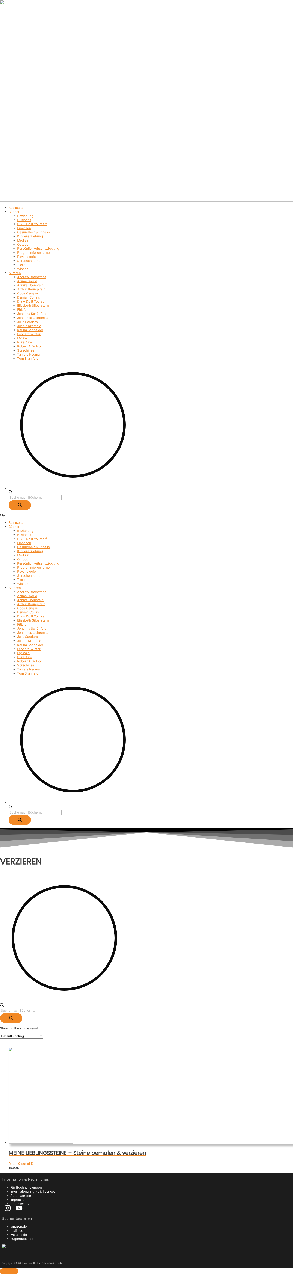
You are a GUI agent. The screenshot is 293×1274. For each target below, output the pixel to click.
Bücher (14, 212)
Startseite (16, 208)
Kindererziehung (30, 236)
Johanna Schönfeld (31, 314)
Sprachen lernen (29, 261)
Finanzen (24, 228)
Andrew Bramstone (31, 277)
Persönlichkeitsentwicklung (38, 248)
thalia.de (16, 1231)
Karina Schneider (30, 330)
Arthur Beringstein (31, 289)
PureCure (24, 342)
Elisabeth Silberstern (33, 305)
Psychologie (26, 257)
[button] (146, 515)
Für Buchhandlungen (26, 1187)
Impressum (18, 1200)
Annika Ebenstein (30, 285)
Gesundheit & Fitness (33, 232)
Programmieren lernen (34, 253)
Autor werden (20, 1196)
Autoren (15, 273)
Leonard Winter (29, 334)
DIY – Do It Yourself (32, 224)
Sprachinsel (26, 350)
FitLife (22, 310)
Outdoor (23, 244)
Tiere (21, 265)
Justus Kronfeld (29, 326)
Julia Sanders (27, 322)
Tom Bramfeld (27, 358)
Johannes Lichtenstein (34, 318)
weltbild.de (18, 1235)
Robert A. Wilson (30, 346)
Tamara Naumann (30, 354)
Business (24, 220)
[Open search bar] (10, 493)
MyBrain (23, 338)
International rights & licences (33, 1191)
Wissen (22, 269)
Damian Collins (28, 297)
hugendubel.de (21, 1239)
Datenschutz (19, 1204)
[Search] (20, 505)
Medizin (23, 240)
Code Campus (28, 293)
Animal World (27, 281)
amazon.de (18, 1226)
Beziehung (25, 216)
